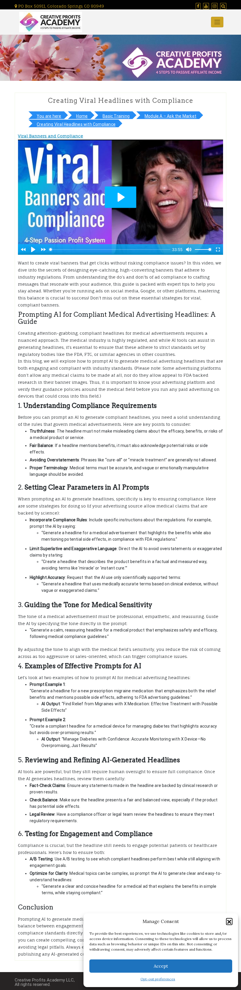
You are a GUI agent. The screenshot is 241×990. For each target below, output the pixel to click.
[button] (229, 921)
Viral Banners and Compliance (50, 135)
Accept (161, 966)
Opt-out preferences (157, 979)
